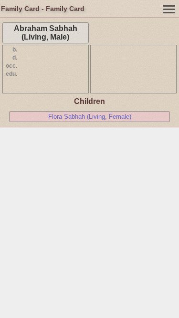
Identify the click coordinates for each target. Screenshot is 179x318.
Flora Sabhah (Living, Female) (89, 116)
